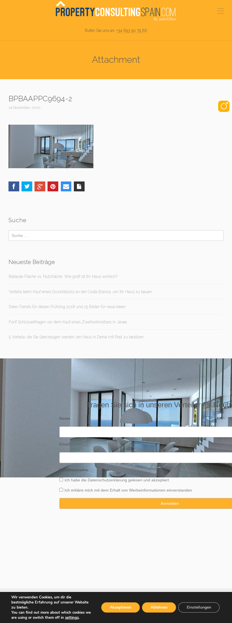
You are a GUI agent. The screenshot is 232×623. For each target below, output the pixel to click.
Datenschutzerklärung (107, 480)
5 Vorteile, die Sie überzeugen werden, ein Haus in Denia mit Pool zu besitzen (76, 337)
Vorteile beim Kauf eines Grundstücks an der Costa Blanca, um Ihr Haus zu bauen (80, 291)
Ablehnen (159, 607)
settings (72, 617)
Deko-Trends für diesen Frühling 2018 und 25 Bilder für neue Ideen (67, 306)
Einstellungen (199, 607)
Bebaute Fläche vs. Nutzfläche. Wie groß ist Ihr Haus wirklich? (63, 276)
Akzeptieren (120, 607)
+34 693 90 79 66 (131, 30)
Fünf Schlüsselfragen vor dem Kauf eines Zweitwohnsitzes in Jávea (68, 322)
